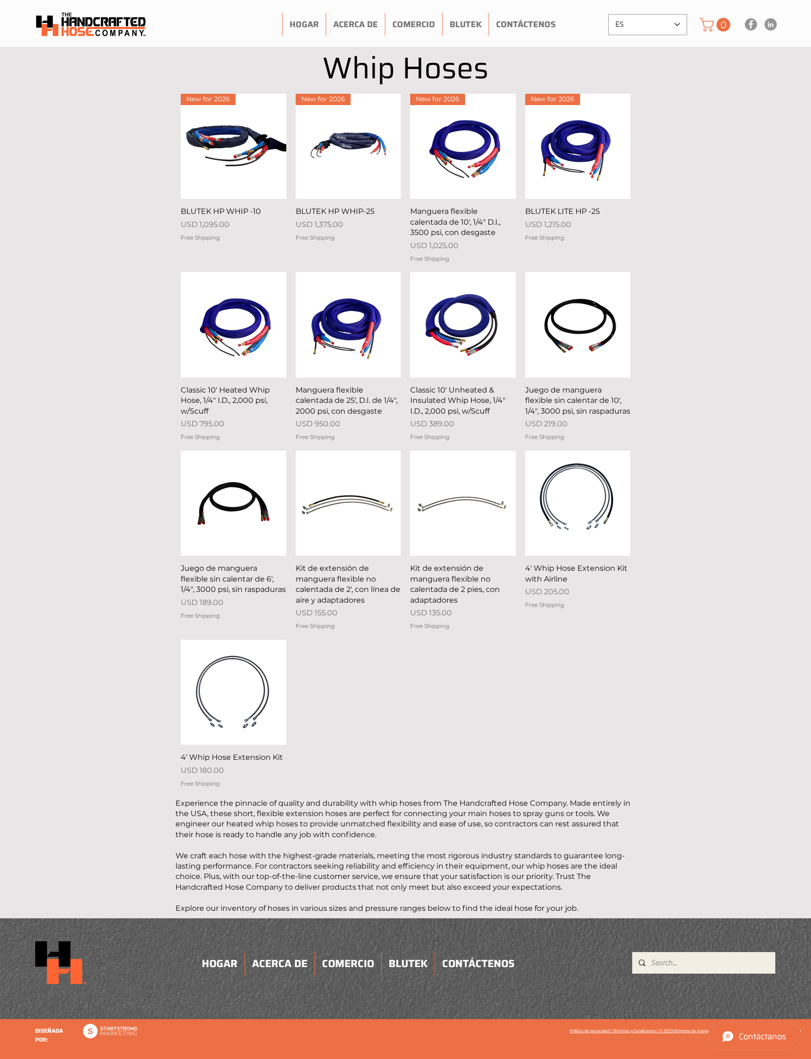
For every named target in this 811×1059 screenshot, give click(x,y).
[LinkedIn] (771, 24)
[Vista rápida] (233, 325)
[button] (717, 24)
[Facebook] (751, 24)
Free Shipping (200, 237)
